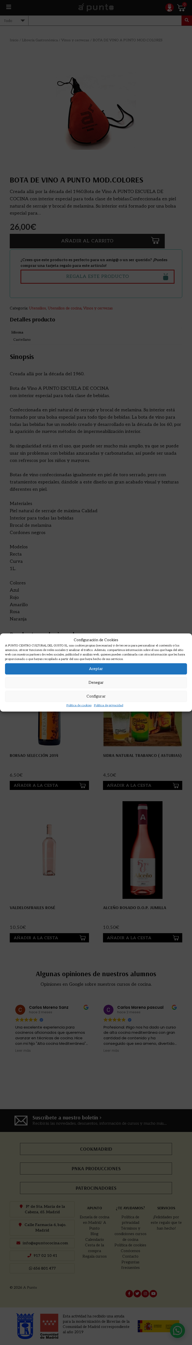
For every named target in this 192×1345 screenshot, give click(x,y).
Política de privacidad (108, 705)
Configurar (96, 696)
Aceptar (96, 668)
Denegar (96, 682)
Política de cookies (79, 705)
